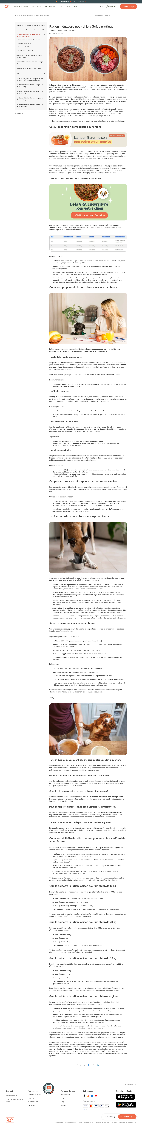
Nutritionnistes (50, 6)
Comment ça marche (21, 6)
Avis (61, 6)
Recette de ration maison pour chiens (29, 68)
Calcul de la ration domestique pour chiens (31, 25)
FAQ (18, 73)
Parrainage (31, 1105)
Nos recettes (36, 6)
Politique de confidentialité (102, 1122)
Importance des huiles (25, 50)
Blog (75, 6)
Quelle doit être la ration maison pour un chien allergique (30, 105)
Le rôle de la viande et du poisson (29, 40)
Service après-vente (12, 1095)
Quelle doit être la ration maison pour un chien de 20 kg (30, 92)
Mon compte (113, 6)
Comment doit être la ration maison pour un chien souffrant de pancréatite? (30, 79)
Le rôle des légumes (24, 43)
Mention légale (59, 1122)
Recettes (31, 1098)
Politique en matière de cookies (85, 1122)
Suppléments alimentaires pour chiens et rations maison (30, 56)
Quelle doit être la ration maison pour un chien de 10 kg (30, 86)
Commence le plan (127, 1116)
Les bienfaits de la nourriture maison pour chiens (30, 63)
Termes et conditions (70, 1122)
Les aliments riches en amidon (28, 47)
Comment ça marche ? (35, 1095)
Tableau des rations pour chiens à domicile (31, 30)
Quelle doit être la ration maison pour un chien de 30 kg (30, 99)
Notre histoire (65, 1095)
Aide (68, 6)
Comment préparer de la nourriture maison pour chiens (28, 35)
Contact (63, 1105)
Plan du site (114, 1122)
